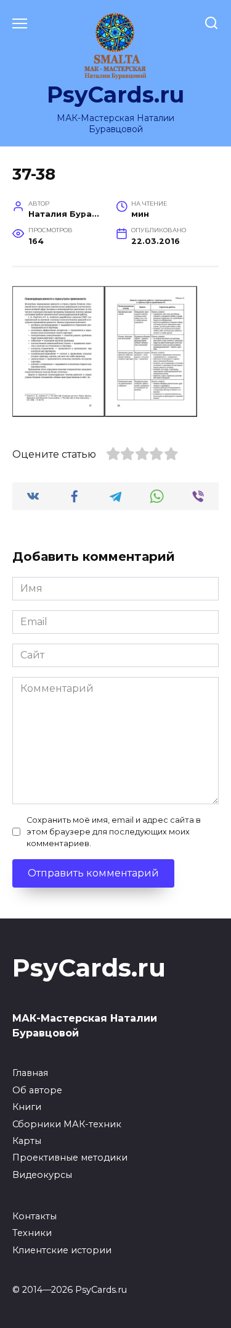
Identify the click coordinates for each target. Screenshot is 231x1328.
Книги (26, 1106)
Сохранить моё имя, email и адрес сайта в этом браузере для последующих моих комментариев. (113, 831)
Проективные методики (70, 1157)
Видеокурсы (42, 1174)
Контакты (34, 1216)
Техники (32, 1232)
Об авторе (37, 1090)
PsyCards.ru (115, 94)
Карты (26, 1140)
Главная (30, 1072)
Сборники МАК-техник (66, 1124)
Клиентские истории (61, 1250)
